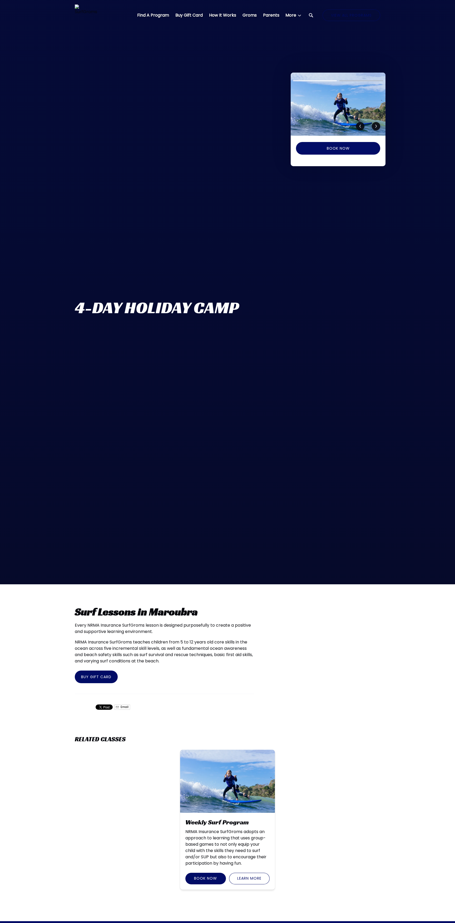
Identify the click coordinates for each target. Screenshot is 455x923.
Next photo (376, 126)
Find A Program (153, 15)
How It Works (222, 15)
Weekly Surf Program (217, 822)
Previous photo (360, 126)
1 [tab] (315, 80)
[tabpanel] (338, 104)
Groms (250, 15)
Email (124, 707)
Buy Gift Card (189, 15)
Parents (271, 15)
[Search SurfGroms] (311, 15)
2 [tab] (361, 80)
